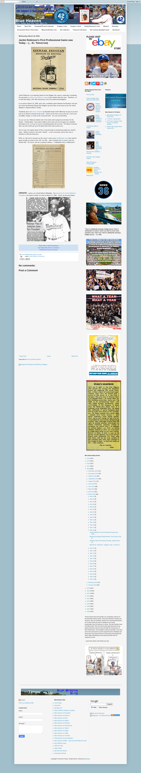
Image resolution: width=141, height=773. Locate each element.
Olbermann (42, 256)
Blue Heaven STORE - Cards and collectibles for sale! (70, 741)
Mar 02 (92, 576)
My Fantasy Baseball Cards (99, 30)
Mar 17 (92, 527)
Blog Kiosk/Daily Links (49, 30)
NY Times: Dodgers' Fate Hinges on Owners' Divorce (114, 122)
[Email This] (20, 259)
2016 (88, 469)
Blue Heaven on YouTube (62, 735)
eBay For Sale (58, 745)
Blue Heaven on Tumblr (61, 728)
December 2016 (93, 471)
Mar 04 (92, 571)
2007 (88, 609)
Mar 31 (92, 496)
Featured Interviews (80, 30)
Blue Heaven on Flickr (61, 718)
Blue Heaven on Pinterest (62, 723)
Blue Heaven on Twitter (61, 733)
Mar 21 (92, 520)
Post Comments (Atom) (34, 359)
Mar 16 (92, 530)
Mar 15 (92, 548)
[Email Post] (21, 256)
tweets (40, 112)
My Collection (65, 30)
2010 (88, 601)
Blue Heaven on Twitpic (61, 730)
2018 (88, 463)
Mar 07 (92, 566)
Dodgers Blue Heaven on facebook (50, 247)
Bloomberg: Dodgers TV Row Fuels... (114, 115)
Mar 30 (92, 499)
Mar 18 (92, 525)
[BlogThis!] (23, 259)
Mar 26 (92, 507)
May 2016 (91, 489)
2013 (88, 593)
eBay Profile (58, 748)
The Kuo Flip (90, 94)
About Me (27, 26)
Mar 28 (92, 504)
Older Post (74, 356)
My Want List (58, 708)
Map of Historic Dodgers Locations (64, 710)
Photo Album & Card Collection (63, 738)
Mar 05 (92, 569)
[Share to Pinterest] (29, 259)
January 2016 (92, 585)
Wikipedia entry (63, 138)
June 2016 (91, 486)
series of (35, 112)
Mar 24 (92, 512)
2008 (88, 606)
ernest (23, 254)
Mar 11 (92, 556)
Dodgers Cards (75, 26)
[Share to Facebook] (27, 259)
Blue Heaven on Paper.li (61, 720)
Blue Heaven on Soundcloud (63, 725)
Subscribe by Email (60, 753)
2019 (88, 461)
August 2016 (92, 481)
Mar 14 (92, 551)
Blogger (87, 759)
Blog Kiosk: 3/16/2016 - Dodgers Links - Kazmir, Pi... (105, 545)
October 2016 (92, 476)
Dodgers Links (62, 26)
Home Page (58, 703)
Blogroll (106, 26)
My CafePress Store (60, 743)
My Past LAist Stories (60, 751)
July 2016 (91, 484)
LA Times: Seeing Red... (114, 119)
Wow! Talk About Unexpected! (91, 163)
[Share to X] (25, 259)
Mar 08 (92, 563)
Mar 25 (92, 509)
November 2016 (93, 473)
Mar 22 (92, 517)
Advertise (115, 26)
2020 (88, 458)
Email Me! (57, 705)
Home (19, 26)
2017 (88, 466)
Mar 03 (92, 574)
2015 (88, 588)
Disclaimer (116, 30)
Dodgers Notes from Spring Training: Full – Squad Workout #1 (94, 171)
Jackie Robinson (33, 256)
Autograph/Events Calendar (44, 26)
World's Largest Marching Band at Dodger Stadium (98, 107)
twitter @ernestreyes (53, 245)
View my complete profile (26, 703)
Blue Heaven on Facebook (62, 713)
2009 (88, 604)
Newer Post (22, 356)
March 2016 (92, 494)
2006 (88, 611)
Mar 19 (92, 522)
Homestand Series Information (27, 30)
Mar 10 (92, 558)
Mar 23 (92, 514)
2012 (88, 596)
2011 (88, 598)
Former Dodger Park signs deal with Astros (92, 99)
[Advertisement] (48, 337)
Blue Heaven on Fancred (61, 715)
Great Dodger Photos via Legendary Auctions (99, 118)
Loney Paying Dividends (99, 133)
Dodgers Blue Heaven (45, 249)
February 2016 (92, 582)
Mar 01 (92, 579)
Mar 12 (92, 553)
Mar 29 (92, 501)
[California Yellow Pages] (115, 715)
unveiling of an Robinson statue (38, 97)
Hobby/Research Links (92, 26)
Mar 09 (92, 561)
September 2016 (93, 479)
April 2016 (91, 491)
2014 (88, 591)
